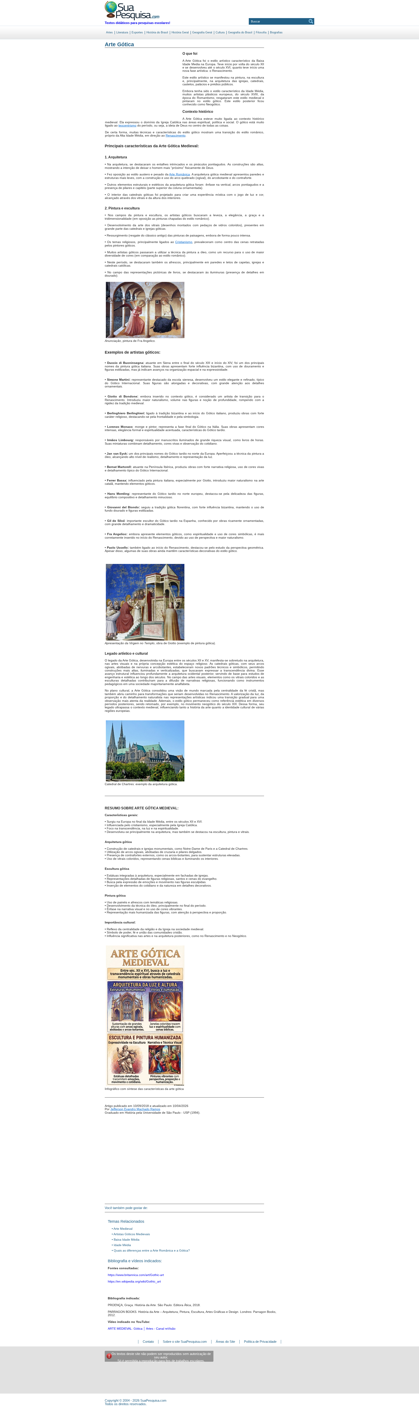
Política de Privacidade (260, 1341)
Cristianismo (183, 242)
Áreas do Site (225, 1341)
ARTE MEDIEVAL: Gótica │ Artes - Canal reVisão (141, 1328)
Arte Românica (179, 174)
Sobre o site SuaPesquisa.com (185, 1341)
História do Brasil (157, 32)
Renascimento (175, 135)
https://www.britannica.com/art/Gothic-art (136, 1275)
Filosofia (261, 32)
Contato (148, 1341)
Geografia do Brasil (240, 32)
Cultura (220, 32)
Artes (109, 32)
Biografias (276, 32)
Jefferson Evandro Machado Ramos (135, 1109)
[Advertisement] (123, 87)
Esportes (137, 32)
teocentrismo (127, 125)
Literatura (122, 32)
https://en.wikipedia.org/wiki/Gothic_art (134, 1281)
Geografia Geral (202, 32)
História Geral (180, 32)
